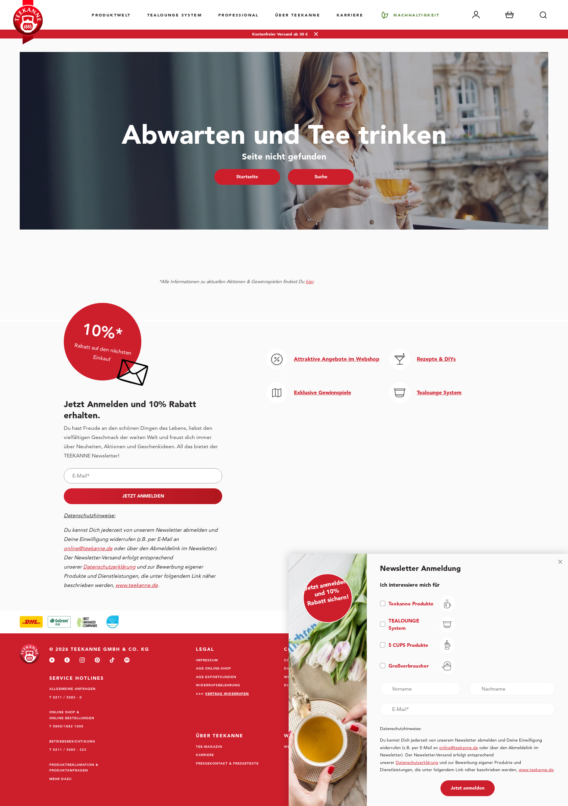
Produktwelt (111, 14)
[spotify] (126, 660)
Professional (238, 14)
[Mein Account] (476, 15)
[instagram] (82, 660)
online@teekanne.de (88, 548)
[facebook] (67, 660)
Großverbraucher (409, 666)
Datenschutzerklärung (417, 762)
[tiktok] (112, 660)
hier (309, 281)
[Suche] (543, 15)
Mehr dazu (60, 778)
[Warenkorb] (509, 15)
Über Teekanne (297, 14)
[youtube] (51, 660)
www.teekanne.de (536, 769)
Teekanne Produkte (411, 603)
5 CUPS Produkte (408, 645)
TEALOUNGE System (174, 14)
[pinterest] (97, 660)
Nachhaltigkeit (416, 14)
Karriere (350, 14)
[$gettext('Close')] (560, 562)
